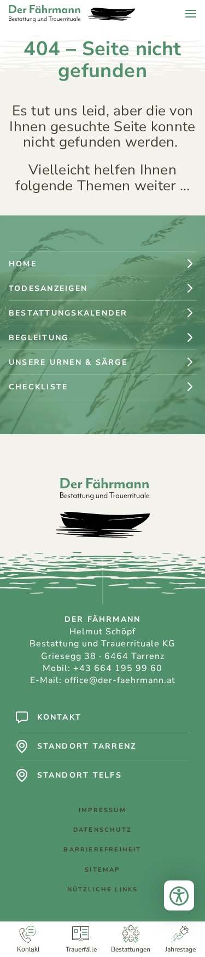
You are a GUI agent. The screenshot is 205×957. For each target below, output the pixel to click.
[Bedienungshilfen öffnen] (179, 895)
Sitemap (102, 870)
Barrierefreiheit (102, 849)
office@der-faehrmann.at (120, 680)
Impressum (102, 810)
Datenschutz (102, 830)
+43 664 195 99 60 (117, 668)
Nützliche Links (102, 889)
